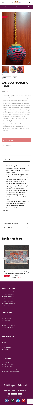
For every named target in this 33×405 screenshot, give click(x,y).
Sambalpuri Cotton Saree (10, 291)
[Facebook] (7, 401)
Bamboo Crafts (12, 148)
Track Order (6, 376)
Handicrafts (19, 148)
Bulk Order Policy (8, 366)
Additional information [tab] (10, 224)
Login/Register (7, 362)
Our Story (6, 340)
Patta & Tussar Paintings (9, 325)
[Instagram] (12, 401)
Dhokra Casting (7, 320)
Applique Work (7, 316)
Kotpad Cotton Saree (9, 296)
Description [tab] (7, 159)
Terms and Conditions (9, 364)
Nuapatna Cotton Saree (9, 299)
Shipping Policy (7, 373)
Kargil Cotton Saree (8, 301)
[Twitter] (18, 401)
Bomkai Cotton (7, 294)
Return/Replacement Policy (10, 369)
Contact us (6, 349)
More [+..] (6, 306)
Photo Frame (7, 330)
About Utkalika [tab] (8, 228)
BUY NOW (25, 403)
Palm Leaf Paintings (8, 327)
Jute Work (6, 323)
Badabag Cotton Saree (9, 303)
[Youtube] (23, 401)
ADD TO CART (7, 403)
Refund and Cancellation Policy (11, 371)
